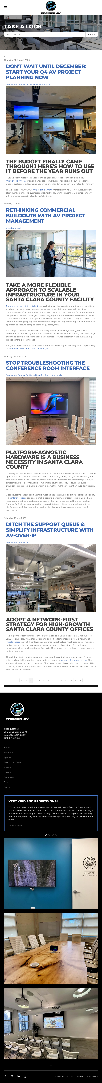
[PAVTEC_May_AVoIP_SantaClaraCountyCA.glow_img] (51, 577)
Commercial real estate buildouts (22, 306)
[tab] (46, 835)
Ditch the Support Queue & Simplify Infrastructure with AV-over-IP (50, 529)
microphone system (16, 181)
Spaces (7, 757)
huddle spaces (13, 642)
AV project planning (42, 189)
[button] (5, 7)
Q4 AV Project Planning (40, 84)
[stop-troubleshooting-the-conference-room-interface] (51, 410)
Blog (6, 782)
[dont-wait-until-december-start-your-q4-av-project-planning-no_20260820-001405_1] (51, 119)
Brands (7, 767)
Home (7, 747)
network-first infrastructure (73, 660)
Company (9, 777)
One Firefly (69, 1076)
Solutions (8, 752)
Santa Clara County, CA (17, 84)
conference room (18, 498)
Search (92, 34)
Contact (8, 787)
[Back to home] (51, 7)
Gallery (7, 772)
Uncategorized (13, 228)
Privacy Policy (92, 1076)
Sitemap (80, 1076)
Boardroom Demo (13, 762)
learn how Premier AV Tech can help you (28, 348)
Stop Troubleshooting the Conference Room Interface (48, 365)
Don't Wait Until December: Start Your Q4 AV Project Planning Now (46, 71)
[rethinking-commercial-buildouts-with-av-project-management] (51, 253)
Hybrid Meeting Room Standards (45, 375)
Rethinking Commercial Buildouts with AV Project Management (45, 215)
